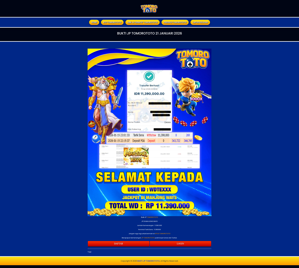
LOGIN (180, 243)
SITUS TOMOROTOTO (162, 234)
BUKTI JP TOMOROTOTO (148, 261)
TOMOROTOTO (152, 217)
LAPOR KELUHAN (200, 22)
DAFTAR (118, 243)
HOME (94, 22)
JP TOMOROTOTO (148, 238)
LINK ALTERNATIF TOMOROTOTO (142, 22)
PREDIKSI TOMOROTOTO (175, 22)
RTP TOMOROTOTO (112, 22)
